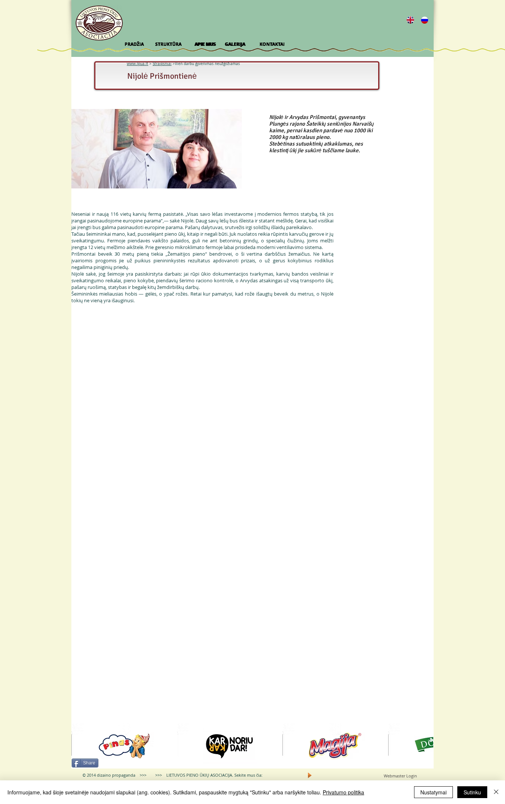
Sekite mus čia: (248, 775)
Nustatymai (433, 792)
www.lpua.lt (137, 63)
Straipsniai (162, 63)
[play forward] (424, 746)
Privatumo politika (343, 792)
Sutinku (472, 792)
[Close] (496, 792)
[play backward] (80, 746)
